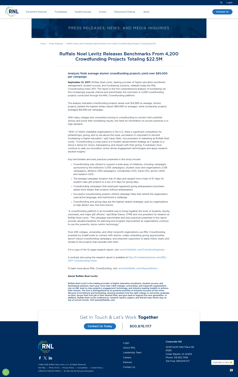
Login (229, 3)
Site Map (41, 368)
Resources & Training (124, 12)
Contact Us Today (100, 326)
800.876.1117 (140, 326)
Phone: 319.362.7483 (177, 357)
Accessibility (82, 368)
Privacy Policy (68, 368)
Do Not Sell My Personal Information (79, 371)
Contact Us (222, 12)
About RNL (129, 348)
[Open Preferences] (5, 372)
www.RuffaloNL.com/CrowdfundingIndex (142, 250)
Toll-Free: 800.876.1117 (178, 361)
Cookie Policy (96, 368)
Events (102, 12)
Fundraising (61, 12)
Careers (127, 357)
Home (43, 44)
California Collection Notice (49, 371)
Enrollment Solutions (36, 12)
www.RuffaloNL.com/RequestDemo (137, 268)
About (146, 12)
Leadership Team (132, 353)
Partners (127, 362)
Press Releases (56, 44)
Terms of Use (54, 368)
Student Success (83, 12)
